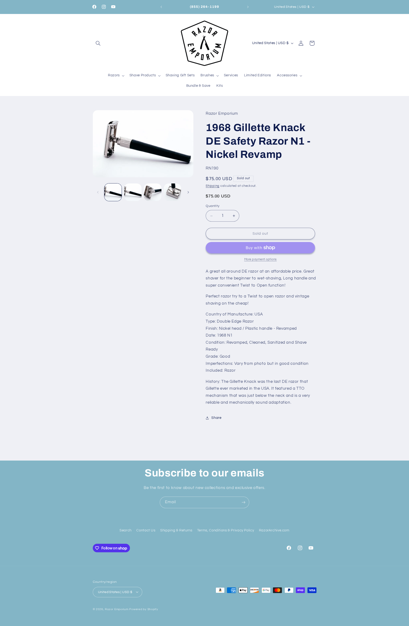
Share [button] (216, 418)
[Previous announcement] (161, 7)
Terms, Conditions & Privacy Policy (225, 530)
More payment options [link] (260, 259)
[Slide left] (98, 192)
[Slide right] (188, 192)
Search (126, 530)
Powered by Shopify (143, 609)
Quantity (212, 206)
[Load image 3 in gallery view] (152, 192)
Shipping (212, 185)
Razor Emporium (116, 609)
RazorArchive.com (274, 530)
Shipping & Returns (176, 530)
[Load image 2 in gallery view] (133, 192)
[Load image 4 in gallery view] (172, 192)
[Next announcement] (248, 7)
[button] (98, 43)
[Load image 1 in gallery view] (113, 192)
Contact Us (145, 530)
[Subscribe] (243, 502)
